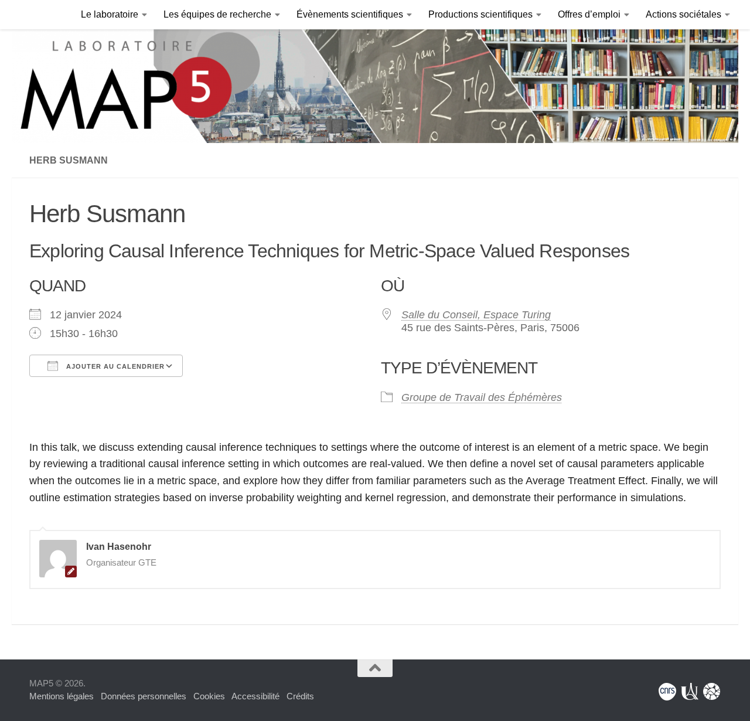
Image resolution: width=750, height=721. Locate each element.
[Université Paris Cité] (689, 691)
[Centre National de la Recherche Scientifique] (667, 691)
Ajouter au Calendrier (114, 366)
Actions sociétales (683, 14)
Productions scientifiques (480, 14)
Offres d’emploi (589, 14)
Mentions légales (61, 696)
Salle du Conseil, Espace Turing (476, 315)
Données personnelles (143, 696)
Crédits (300, 696)
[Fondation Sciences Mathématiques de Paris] (712, 691)
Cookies (209, 696)
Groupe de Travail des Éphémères (481, 397)
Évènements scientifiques (349, 14)
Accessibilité (255, 696)
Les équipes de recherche (217, 14)
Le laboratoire (109, 14)
